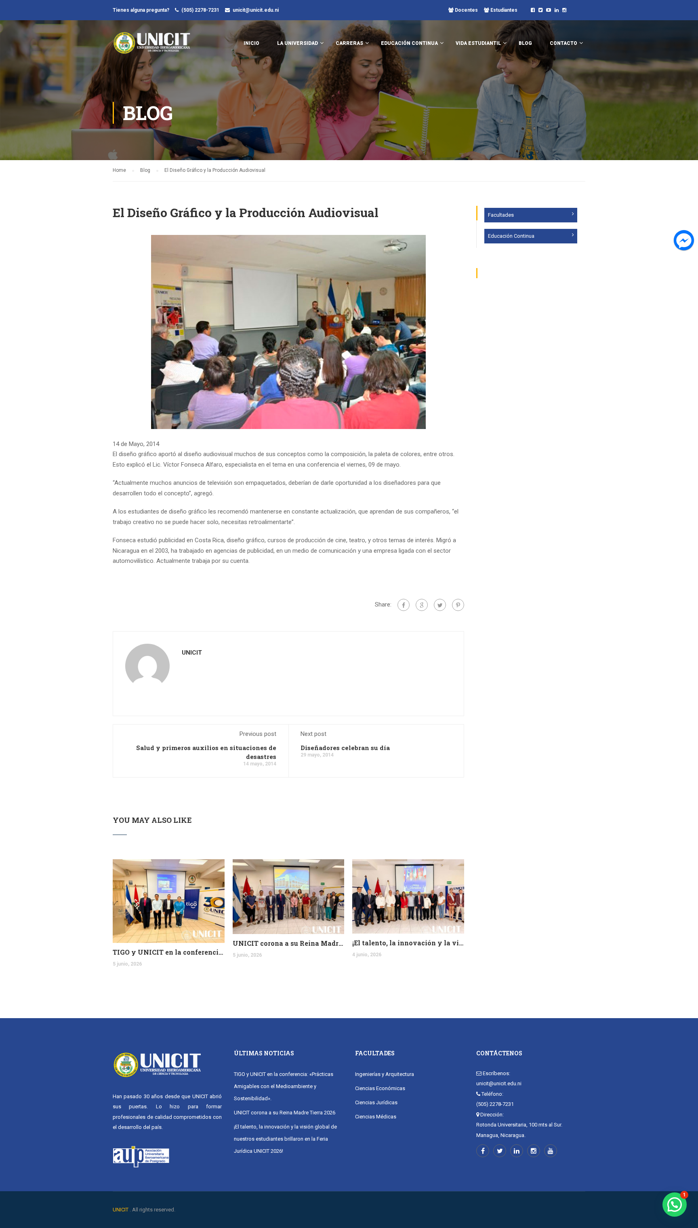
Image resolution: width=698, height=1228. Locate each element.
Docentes (466, 10)
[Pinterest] (458, 605)
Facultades (501, 215)
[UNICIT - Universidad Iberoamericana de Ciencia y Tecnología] (152, 46)
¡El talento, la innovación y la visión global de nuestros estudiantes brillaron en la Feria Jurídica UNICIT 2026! (408, 942)
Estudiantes (503, 10)
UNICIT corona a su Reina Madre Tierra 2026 (289, 943)
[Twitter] (440, 605)
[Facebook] (403, 605)
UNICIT (192, 652)
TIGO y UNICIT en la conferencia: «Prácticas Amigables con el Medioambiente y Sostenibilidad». (169, 952)
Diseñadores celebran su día (345, 748)
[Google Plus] (422, 605)
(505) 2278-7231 (200, 10)
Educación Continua (511, 236)
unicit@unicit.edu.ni (256, 10)
